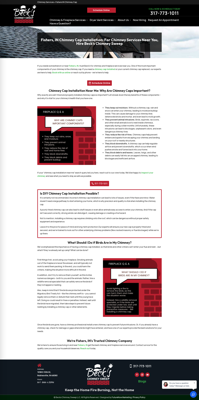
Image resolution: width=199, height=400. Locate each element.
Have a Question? (60, 24)
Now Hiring (139, 20)
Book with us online (61, 72)
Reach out (85, 348)
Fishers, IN (74, 66)
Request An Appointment (163, 20)
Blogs (142, 381)
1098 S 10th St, (44, 372)
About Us (123, 20)
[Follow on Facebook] (137, 375)
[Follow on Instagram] (142, 375)
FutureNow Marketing (122, 397)
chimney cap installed (104, 69)
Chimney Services (45, 2)
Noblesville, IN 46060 (47, 375)
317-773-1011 (164, 13)
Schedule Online (101, 10)
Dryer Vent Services (102, 20)
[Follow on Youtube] (147, 375)
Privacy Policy (139, 397)
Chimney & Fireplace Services (68, 20)
